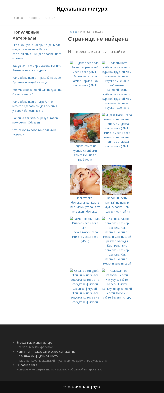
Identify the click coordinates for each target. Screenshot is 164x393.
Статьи (50, 18)
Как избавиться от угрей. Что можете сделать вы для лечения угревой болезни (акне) (34, 106)
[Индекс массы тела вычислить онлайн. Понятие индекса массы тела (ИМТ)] (117, 128)
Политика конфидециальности (37, 356)
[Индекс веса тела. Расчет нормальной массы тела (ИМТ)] (85, 72)
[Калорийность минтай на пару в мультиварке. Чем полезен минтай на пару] (117, 193)
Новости (34, 18)
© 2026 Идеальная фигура (34, 342)
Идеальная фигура (82, 8)
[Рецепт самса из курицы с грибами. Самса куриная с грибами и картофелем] (85, 141)
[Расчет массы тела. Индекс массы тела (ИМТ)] (85, 228)
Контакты (23, 351)
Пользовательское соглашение (53, 351)
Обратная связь (28, 365)
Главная (18, 18)
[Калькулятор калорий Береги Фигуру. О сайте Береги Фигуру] (117, 284)
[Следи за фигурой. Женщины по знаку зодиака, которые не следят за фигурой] (85, 284)
